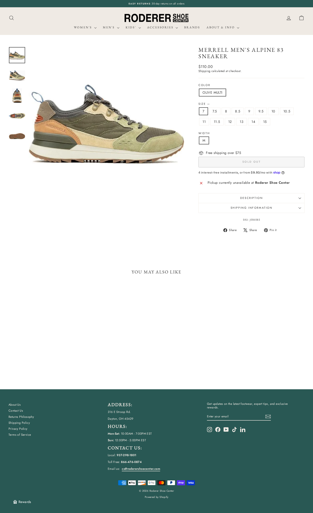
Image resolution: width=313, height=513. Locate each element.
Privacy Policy (18, 429)
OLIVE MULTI (212, 92)
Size (204, 104)
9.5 (260, 111)
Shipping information (252, 208)
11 (204, 121)
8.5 (237, 111)
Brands (192, 27)
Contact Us (16, 410)
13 (241, 121)
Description (251, 198)
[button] (301, 18)
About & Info (221, 27)
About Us (15, 404)
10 (273, 111)
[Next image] (177, 124)
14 (253, 121)
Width (204, 133)
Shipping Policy (19, 423)
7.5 (214, 111)
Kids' (132, 27)
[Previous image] (36, 124)
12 (230, 121)
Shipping (204, 71)
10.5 (286, 111)
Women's (83, 27)
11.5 (217, 121)
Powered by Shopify (156, 497)
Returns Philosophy (21, 417)
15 (265, 121)
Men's (109, 27)
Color (204, 85)
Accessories (161, 27)
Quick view (43, 351)
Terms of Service (20, 435)
